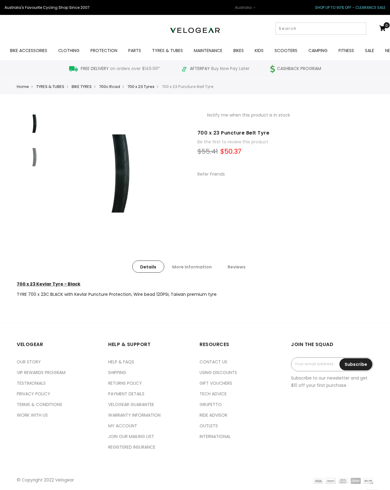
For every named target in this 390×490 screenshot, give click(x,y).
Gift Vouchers (216, 383)
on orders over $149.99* (121, 68)
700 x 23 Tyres (140, 86)
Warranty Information (134, 415)
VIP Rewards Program (41, 372)
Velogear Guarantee (131, 404)
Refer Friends (211, 174)
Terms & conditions (39, 404)
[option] (35, 123)
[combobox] (320, 29)
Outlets (209, 426)
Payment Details (126, 394)
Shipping (117, 372)
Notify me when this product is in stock (248, 115)
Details (148, 267)
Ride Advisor (213, 415)
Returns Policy (125, 383)
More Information (192, 267)
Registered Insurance (131, 447)
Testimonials (31, 383)
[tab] (148, 267)
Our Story (29, 362)
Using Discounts (218, 372)
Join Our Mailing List (131, 436)
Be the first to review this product (232, 142)
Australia (244, 7)
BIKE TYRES (82, 86)
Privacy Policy (33, 394)
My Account (122, 426)
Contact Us (213, 362)
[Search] (361, 28)
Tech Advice (213, 394)
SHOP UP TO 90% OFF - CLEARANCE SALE (350, 7)
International (215, 436)
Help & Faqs (121, 362)
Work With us (32, 415)
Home (23, 86)
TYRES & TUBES (50, 86)
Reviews (237, 267)
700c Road (109, 86)
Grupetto (211, 404)
